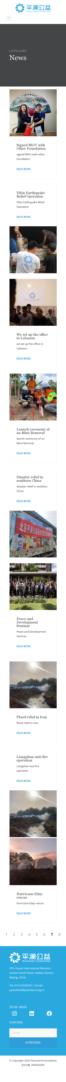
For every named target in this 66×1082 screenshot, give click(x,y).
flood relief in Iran (27, 723)
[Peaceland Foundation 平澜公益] (32, 1013)
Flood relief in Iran (32, 717)
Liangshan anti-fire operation (32, 758)
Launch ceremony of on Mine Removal (33, 431)
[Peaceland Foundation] (14, 1013)
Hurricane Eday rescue (29, 895)
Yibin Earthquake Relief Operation (31, 194)
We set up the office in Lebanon (32, 336)
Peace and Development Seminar (27, 622)
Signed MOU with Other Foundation (31, 146)
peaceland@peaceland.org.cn (27, 990)
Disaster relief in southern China (30, 479)
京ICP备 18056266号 (33, 1065)
